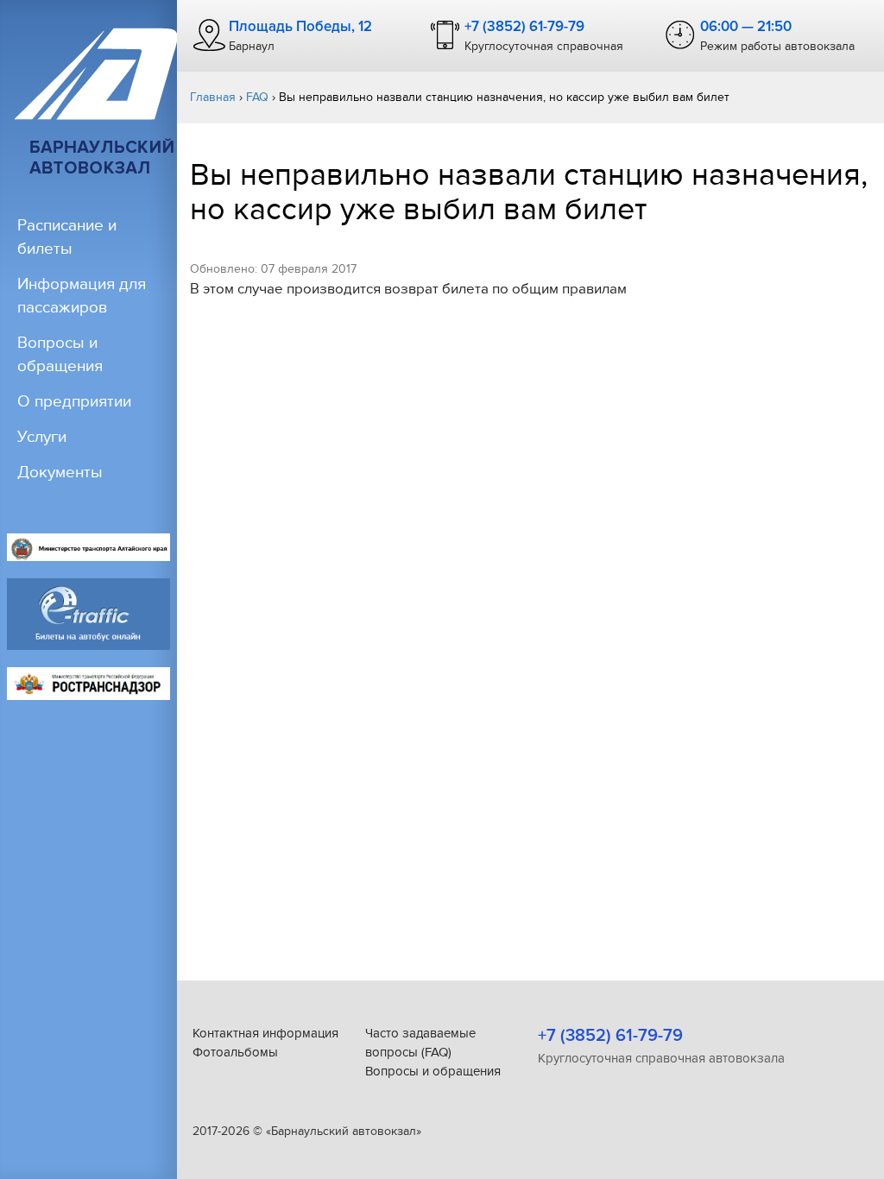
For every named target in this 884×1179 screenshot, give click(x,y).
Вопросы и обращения (433, 1071)
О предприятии (74, 402)
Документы (60, 472)
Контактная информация (265, 1033)
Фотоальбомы (235, 1052)
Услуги (41, 437)
